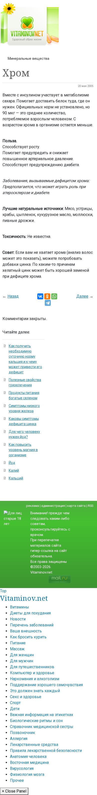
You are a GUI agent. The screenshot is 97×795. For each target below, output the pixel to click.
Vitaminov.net (24, 598)
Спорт (15, 702)
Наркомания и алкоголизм (34, 678)
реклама (32, 506)
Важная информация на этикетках (41, 714)
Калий (14, 470)
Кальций (16, 478)
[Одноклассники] (47, 296)
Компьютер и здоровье (32, 672)
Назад (13, 296)
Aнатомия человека (28, 756)
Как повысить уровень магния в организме (23, 450)
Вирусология (22, 768)
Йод (12, 463)
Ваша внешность (26, 631)
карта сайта (76, 506)
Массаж (17, 649)
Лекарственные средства (34, 744)
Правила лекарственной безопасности (46, 750)
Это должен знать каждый (35, 690)
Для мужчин (21, 661)
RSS (90, 506)
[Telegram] (48, 303)
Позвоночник (22, 732)
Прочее (17, 780)
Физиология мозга (27, 774)
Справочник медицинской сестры (41, 726)
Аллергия (18, 738)
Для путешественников (32, 666)
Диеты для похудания (30, 613)
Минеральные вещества (28, 58)
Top (3, 591)
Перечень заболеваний (31, 625)
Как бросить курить (28, 637)
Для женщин (22, 655)
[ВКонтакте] (40, 296)
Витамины (19, 607)
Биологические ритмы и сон (36, 720)
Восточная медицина (29, 762)
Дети (14, 708)
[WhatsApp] (54, 296)
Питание (18, 643)
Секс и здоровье (25, 696)
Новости (18, 619)
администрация (53, 506)
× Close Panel (14, 791)
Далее (82, 296)
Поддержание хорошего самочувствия (46, 684)
